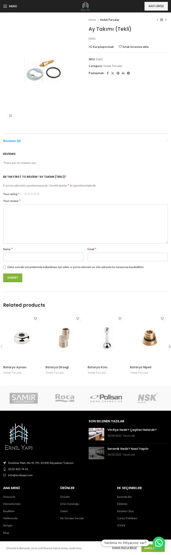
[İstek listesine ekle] (35, 318)
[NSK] (147, 398)
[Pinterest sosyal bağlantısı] (118, 73)
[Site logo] (85, 6)
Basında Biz (124, 496)
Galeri (64, 511)
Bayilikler (9, 511)
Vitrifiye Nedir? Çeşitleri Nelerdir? (132, 430)
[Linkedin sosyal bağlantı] (123, 73)
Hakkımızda (10, 518)
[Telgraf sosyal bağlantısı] (128, 73)
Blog (6, 532)
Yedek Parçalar (109, 19)
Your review (12, 201)
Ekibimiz (122, 504)
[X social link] (112, 73)
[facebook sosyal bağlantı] (108, 73)
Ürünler (65, 496)
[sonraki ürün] (166, 20)
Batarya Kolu (97, 367)
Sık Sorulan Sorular (72, 518)
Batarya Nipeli (140, 367)
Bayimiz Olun (125, 511)
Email (92, 249)
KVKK (121, 525)
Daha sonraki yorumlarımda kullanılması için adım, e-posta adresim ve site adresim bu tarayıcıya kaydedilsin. (76, 267)
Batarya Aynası (14, 367)
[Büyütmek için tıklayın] (10, 116)
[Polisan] (106, 398)
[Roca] (65, 398)
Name (8, 249)
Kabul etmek (153, 548)
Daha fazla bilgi (124, 548)
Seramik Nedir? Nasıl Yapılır (128, 449)
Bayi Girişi (156, 6)
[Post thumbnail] (96, 434)
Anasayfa (9, 496)
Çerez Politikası (127, 518)
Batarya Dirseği (57, 367)
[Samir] (23, 398)
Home (93, 19)
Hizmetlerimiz (11, 504)
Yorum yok (129, 435)
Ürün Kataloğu (69, 504)
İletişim (8, 525)
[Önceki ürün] (157, 20)
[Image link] (18, 436)
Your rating (11, 193)
